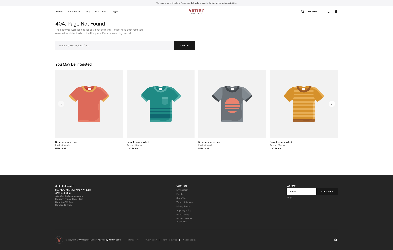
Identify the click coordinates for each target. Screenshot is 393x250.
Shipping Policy (183, 210)
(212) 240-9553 (63, 193)
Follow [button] (312, 11)
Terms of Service (184, 202)
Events (179, 194)
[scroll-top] (386, 243)
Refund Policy (182, 214)
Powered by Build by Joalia (109, 240)
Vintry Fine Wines (84, 240)
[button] (302, 11)
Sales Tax (181, 198)
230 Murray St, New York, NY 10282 (73, 190)
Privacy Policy (183, 206)
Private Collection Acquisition (184, 220)
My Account (182, 190)
